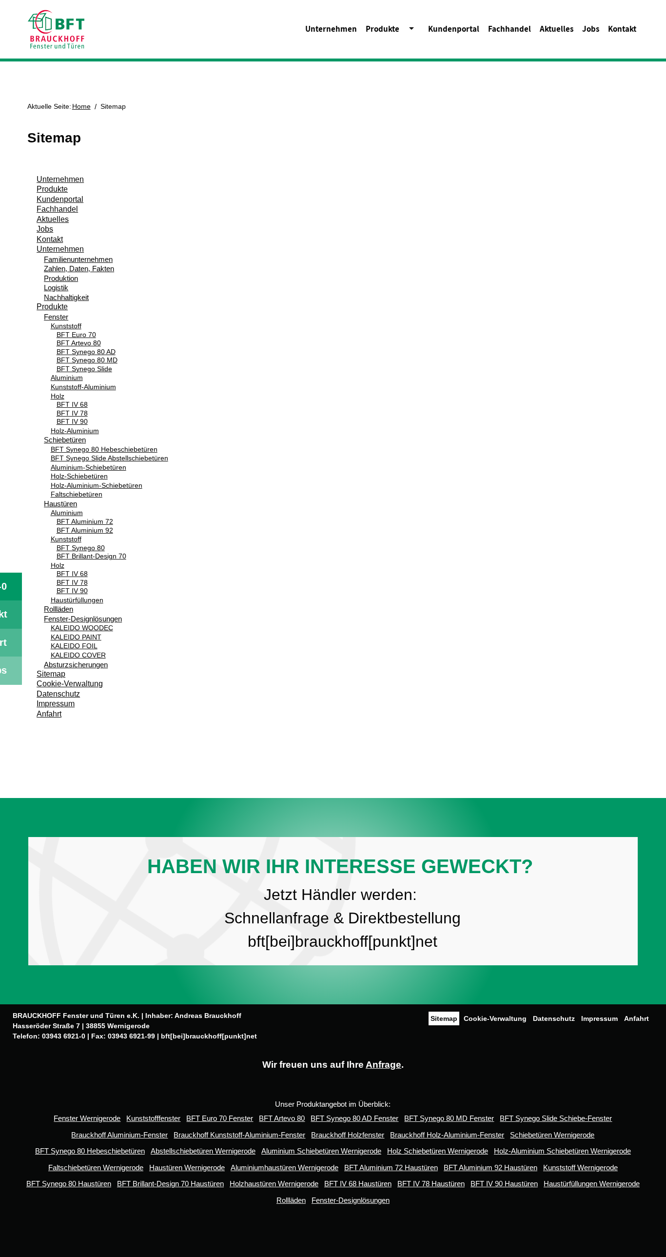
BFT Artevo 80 (79, 343)
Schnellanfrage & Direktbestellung (340, 918)
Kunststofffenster (153, 1118)
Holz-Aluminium (75, 431)
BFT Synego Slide (84, 369)
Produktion (61, 278)
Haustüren (60, 503)
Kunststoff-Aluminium (83, 387)
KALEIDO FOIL (74, 646)
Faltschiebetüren (76, 494)
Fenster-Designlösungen (83, 619)
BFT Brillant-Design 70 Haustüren (170, 1183)
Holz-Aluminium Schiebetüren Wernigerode (562, 1151)
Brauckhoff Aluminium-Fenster (119, 1135)
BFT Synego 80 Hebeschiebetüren (104, 449)
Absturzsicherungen (76, 664)
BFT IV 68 (72, 404)
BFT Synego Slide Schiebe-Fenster (556, 1118)
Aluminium (67, 377)
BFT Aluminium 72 (85, 521)
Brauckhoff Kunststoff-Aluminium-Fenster (239, 1135)
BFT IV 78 (72, 413)
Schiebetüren (65, 440)
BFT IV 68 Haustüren (358, 1183)
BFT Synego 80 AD (86, 352)
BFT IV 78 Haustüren (431, 1183)
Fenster (56, 317)
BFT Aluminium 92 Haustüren (490, 1167)
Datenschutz (58, 694)
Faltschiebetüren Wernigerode (95, 1167)
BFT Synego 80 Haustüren (68, 1183)
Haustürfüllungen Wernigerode (592, 1183)
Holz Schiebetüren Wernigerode (437, 1151)
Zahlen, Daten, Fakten (79, 268)
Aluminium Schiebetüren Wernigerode (321, 1151)
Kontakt (622, 28)
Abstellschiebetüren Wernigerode (203, 1151)
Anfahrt (49, 714)
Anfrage (383, 1064)
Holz (57, 396)
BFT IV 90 (72, 421)
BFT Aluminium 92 (85, 530)
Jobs (590, 28)
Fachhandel (509, 28)
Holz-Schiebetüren (79, 476)
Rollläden (58, 609)
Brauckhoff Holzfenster (347, 1135)
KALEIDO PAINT (76, 637)
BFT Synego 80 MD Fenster (449, 1118)
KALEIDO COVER (78, 655)
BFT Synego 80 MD (87, 360)
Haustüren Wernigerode (187, 1167)
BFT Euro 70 (76, 335)
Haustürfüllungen (77, 600)
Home (81, 106)
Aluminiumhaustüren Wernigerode (284, 1167)
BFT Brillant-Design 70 (91, 556)
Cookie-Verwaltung (70, 683)
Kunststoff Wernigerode (580, 1167)
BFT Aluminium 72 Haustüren (391, 1167)
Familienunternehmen (78, 259)
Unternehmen (331, 28)
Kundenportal (453, 28)
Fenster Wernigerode (87, 1118)
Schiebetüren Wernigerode (552, 1135)
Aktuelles (556, 28)
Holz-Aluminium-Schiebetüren (96, 485)
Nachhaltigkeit (66, 297)
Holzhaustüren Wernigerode (274, 1183)
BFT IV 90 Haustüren (504, 1183)
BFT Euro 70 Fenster (219, 1118)
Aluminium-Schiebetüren (88, 467)
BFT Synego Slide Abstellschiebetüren (109, 458)
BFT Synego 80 (81, 548)
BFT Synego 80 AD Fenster (354, 1118)
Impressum (56, 703)
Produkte (382, 28)
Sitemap (51, 674)
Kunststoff (66, 326)
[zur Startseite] (56, 28)
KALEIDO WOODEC (82, 628)
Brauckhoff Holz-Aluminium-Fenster (447, 1135)
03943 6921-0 (63, 1036)
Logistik (56, 287)
